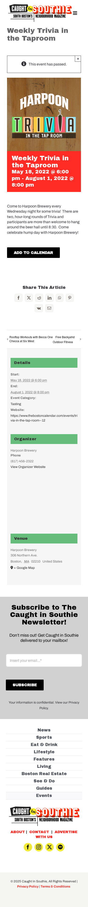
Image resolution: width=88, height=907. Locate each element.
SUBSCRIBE (44, 469)
